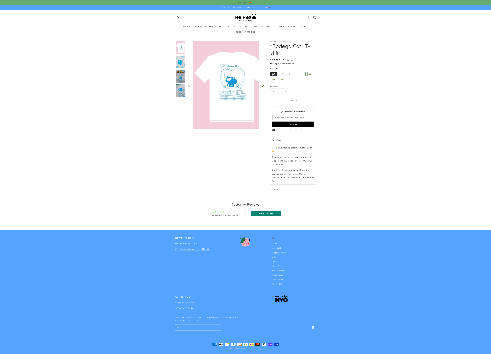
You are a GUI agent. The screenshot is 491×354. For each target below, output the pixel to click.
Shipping (273, 64)
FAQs (273, 257)
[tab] (276, 140)
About (274, 261)
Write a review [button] (266, 213)
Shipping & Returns (279, 252)
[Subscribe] (218, 327)
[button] (178, 17)
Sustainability (277, 279)
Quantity (273, 86)
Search (274, 243)
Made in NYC (276, 284)
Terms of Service (278, 270)
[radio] (273, 74)
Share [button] (275, 189)
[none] (180, 47)
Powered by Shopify (257, 349)
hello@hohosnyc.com (185, 302)
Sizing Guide (276, 248)
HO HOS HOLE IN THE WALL (242, 349)
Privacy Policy (277, 266)
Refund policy (277, 275)
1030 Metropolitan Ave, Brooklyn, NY (192, 249)
